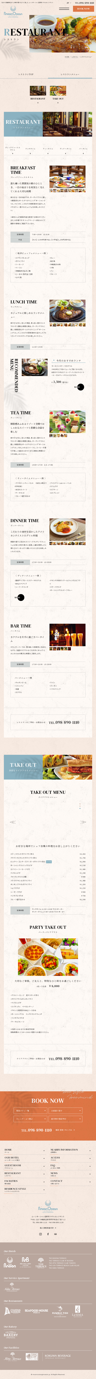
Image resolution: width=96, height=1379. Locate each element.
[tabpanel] (48, 822)
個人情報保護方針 (47, 1228)
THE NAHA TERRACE (56, 1268)
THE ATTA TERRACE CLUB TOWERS (62, 1263)
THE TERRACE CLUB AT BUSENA (61, 1260)
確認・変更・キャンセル (64, 1130)
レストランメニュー (70, 74)
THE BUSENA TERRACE (57, 1258)
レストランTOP (25, 74)
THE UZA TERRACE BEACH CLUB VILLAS (64, 1265)
